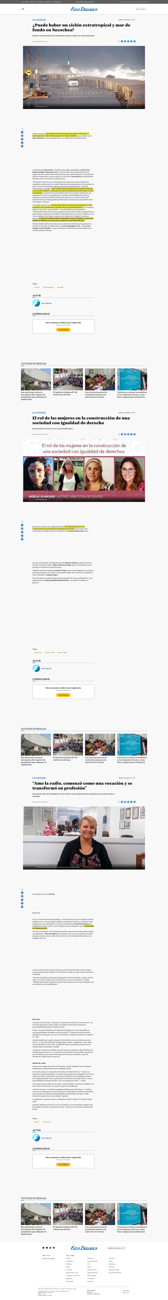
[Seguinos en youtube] (47, 1248)
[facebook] (125, 41)
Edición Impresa (141, 2)
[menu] (23, 9)
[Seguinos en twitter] (43, 1248)
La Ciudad (25, 2)
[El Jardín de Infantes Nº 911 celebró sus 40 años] (68, 379)
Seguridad (40, 2)
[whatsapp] (122, 41)
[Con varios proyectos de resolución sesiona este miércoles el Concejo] (100, 379)
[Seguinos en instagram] (50, 1248)
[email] (131, 41)
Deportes (33, 2)
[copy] (135, 41)
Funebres (48, 2)
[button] (84, 106)
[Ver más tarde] (119, 41)
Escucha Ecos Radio (127, 2)
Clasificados (57, 2)
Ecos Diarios (46, 303)
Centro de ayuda (91, 1290)
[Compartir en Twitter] (128, 41)
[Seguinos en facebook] (54, 1248)
